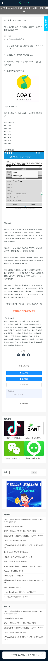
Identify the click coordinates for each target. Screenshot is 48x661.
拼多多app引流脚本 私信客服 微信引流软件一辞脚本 (23, 566)
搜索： (6, 472)
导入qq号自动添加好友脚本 (13, 571)
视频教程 (24, 379)
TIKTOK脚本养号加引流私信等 (15, 540)
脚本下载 (24, 373)
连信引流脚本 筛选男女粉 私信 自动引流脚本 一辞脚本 (23, 536)
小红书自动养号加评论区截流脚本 (16, 552)
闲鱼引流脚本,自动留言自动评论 (15, 561)
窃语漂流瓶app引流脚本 (12, 587)
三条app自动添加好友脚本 (35, 438)
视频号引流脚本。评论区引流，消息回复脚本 (22, 458)
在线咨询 (24, 403)
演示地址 (24, 385)
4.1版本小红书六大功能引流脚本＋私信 (18, 557)
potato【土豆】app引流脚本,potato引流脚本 (20, 592)
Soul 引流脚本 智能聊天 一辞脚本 (16, 597)
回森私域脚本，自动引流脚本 (14, 576)
